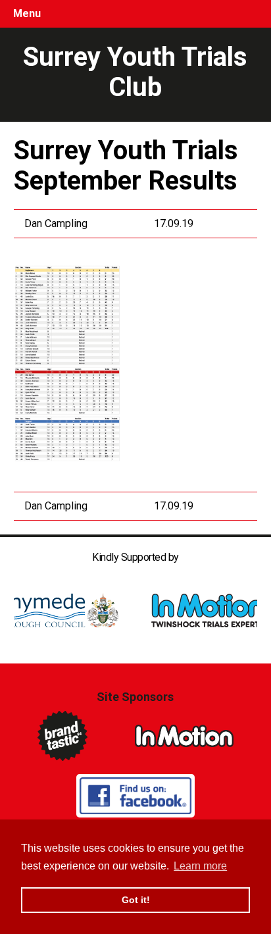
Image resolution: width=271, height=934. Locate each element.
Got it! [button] (136, 900)
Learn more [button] (200, 865)
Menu (27, 13)
